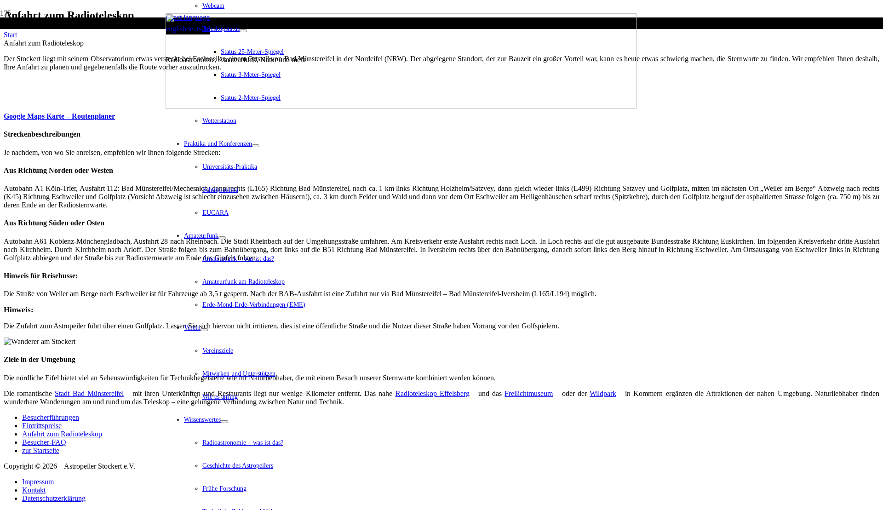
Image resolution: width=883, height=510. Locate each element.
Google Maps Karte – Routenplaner (59, 116)
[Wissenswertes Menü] (224, 421)
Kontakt (34, 490)
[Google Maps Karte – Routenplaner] (7, 98)
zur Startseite (40, 450)
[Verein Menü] (204, 329)
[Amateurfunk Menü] (222, 237)
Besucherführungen (50, 417)
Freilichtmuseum (529, 393)
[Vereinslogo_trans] (401, 106)
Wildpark (603, 393)
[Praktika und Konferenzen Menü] (255, 145)
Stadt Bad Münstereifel (89, 393)
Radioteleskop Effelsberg (433, 393)
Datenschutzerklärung (54, 498)
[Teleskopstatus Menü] (243, 30)
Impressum (38, 482)
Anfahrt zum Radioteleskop (62, 434)
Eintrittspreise (42, 426)
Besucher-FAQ (44, 442)
